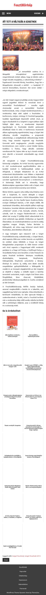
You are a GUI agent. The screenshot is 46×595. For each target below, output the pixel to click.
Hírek (6, 560)
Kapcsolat (23, 571)
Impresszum (23, 580)
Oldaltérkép (23, 575)
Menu (9, 13)
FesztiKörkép (23, 5)
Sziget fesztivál (18, 556)
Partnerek (23, 588)
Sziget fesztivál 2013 (33, 556)
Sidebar (37, 13)
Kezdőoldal (23, 567)
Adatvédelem (23, 584)
